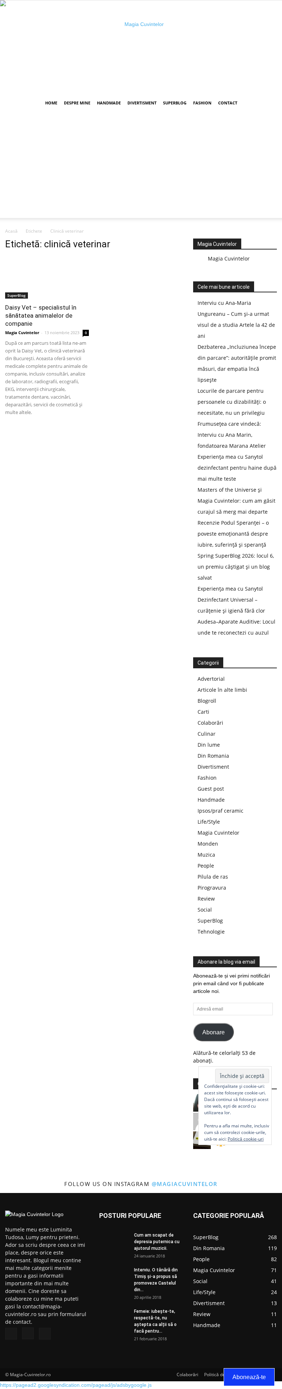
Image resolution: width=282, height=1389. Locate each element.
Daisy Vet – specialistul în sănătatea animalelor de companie (40, 315)
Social (205, 909)
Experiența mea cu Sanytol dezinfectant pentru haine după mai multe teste (237, 467)
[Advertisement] (141, 166)
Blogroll (207, 700)
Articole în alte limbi (222, 689)
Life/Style (209, 821)
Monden (208, 843)
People (206, 865)
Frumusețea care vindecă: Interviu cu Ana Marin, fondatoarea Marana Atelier (232, 434)
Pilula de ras (213, 876)
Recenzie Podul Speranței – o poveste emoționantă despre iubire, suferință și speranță (233, 533)
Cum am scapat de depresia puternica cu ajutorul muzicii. (157, 1242)
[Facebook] (11, 1334)
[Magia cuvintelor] (141, 47)
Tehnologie (211, 931)
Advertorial (211, 678)
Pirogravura (212, 887)
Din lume (209, 744)
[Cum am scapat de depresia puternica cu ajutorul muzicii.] (114, 1242)
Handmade (109, 103)
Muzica (206, 854)
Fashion (202, 103)
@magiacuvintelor (185, 1183)
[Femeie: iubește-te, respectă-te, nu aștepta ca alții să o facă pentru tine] (114, 1318)
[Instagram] (28, 1333)
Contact (227, 103)
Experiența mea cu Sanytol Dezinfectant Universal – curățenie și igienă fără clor (231, 599)
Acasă (11, 231)
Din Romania (213, 755)
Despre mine (77, 103)
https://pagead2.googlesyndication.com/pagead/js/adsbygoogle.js (76, 1385)
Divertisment (141, 103)
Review (206, 898)
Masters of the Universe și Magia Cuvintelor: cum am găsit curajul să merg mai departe (236, 500)
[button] (268, 103)
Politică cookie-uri (246, 1139)
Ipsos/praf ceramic (220, 810)
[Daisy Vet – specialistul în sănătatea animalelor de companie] (47, 278)
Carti (203, 711)
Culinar (207, 733)
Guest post (211, 788)
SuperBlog (175, 103)
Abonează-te (249, 1377)
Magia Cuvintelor (22, 332)
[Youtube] (45, 1334)
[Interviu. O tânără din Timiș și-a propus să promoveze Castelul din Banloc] (114, 1277)
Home (51, 103)
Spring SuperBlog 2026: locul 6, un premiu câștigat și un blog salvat (236, 566)
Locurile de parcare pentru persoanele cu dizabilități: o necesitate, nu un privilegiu (232, 401)
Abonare (213, 1032)
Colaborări (210, 722)
